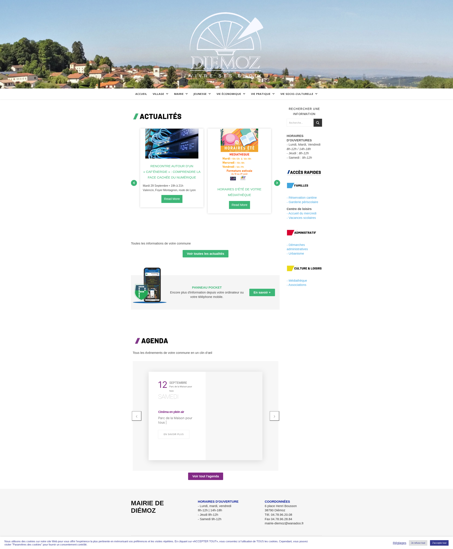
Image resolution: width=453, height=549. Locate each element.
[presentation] (136, 416)
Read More (172, 199)
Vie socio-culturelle (296, 94)
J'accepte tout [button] (439, 543)
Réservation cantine (303, 197)
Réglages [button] (399, 543)
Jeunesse (200, 94)
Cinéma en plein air (171, 412)
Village (158, 94)
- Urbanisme (295, 253)
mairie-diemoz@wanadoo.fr (284, 523)
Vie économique (229, 94)
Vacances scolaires (302, 218)
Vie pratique (261, 94)
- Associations (296, 285)
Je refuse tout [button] (418, 543)
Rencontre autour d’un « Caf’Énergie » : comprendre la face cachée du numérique (171, 171)
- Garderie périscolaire (302, 202)
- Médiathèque (297, 280)
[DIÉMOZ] (226, 44)
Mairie (179, 94)
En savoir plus (174, 434)
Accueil (141, 94)
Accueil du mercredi (302, 213)
